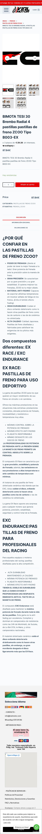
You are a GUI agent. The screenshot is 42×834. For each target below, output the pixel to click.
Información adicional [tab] (21, 222)
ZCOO (22, 206)
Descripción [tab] (21, 217)
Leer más (7, 822)
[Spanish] (30, 707)
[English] (15, 707)
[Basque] (6, 707)
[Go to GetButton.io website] (36, 831)
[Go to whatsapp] (36, 827)
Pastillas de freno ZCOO (24, 203)
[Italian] (24, 707)
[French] (18, 707)
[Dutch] (12, 707)
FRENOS (16, 206)
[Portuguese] (27, 707)
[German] (21, 707)
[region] (21, 821)
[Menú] (6, 10)
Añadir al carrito (27, 184)
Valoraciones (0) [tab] (21, 228)
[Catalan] (9, 707)
